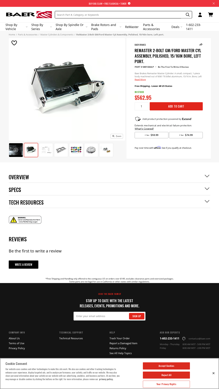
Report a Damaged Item (123, 343)
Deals (175, 27)
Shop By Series (37, 27)
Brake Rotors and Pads (103, 27)
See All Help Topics (121, 353)
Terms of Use (16, 343)
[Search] (186, 14)
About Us (14, 338)
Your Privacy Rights (166, 384)
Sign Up (136, 316)
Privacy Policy (17, 348)
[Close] (213, 373)
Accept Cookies (166, 365)
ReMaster (132, 27)
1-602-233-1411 (193, 27)
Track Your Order (120, 338)
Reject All (166, 375)
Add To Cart (176, 106)
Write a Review (23, 265)
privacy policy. (106, 379)
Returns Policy (118, 348)
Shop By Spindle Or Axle (69, 27)
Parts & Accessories (151, 27)
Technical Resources (71, 338)
